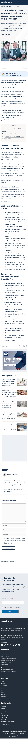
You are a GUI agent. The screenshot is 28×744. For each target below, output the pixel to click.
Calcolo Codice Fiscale (6, 655)
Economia (3, 689)
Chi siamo (3, 706)
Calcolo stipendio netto (6, 653)
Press (2, 713)
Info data (3, 694)
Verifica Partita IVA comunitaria (8, 660)
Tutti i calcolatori (5, 664)
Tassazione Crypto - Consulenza (8, 671)
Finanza (3, 687)
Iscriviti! (10, 611)
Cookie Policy (4, 717)
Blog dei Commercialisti (7, 6)
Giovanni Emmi (6, 34)
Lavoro (2, 681)
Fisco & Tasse (4, 685)
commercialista (13, 80)
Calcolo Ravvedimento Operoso (8, 658)
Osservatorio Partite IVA (6, 666)
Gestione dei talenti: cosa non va (13, 134)
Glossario (3, 696)
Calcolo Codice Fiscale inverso (8, 656)
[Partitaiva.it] (6, 2)
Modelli (3, 692)
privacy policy (17, 607)
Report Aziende (4, 667)
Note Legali (3, 719)
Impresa (3, 683)
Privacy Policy (4, 715)
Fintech (3, 690)
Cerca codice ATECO (6, 662)
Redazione (3, 710)
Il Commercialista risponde (7, 669)
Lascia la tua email (7, 598)
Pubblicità (3, 712)
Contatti (3, 708)
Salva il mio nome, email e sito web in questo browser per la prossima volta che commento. (14, 540)
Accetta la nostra (12, 607)
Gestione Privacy (5, 724)
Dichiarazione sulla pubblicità (8, 721)
